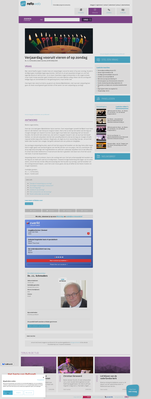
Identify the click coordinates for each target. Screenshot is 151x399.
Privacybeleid (40, 380)
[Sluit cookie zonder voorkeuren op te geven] (43, 377)
